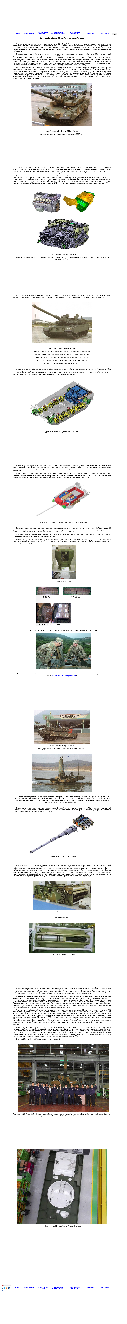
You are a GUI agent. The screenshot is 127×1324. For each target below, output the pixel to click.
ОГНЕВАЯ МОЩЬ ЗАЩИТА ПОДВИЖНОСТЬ (58, 33)
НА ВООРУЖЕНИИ (29, 33)
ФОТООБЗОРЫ (104, 33)
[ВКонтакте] (2, 1288)
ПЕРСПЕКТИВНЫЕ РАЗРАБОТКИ (43, 33)
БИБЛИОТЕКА (90, 33)
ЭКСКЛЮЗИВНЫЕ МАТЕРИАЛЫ (75, 33)
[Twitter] (5, 1288)
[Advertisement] (63, 16)
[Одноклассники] (7, 1288)
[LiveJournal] (2, 1290)
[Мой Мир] (9, 1288)
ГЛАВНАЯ (17, 33)
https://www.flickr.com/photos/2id (63, 676)
